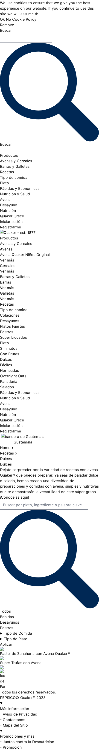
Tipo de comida (13, 177)
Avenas (6, 249)
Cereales (7, 265)
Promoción (12, 747)
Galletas (7, 293)
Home (6, 447)
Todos (5, 611)
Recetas (7, 172)
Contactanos (14, 719)
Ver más (7, 260)
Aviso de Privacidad (20, 714)
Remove (7, 25)
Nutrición (8, 210)
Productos (9, 155)
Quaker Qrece (12, 216)
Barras (5, 282)
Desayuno (8, 205)
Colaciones (9, 315)
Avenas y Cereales (16, 161)
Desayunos (9, 320)
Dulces (6, 359)
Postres (6, 332)
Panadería (8, 381)
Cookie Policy (24, 19)
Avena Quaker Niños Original (25, 254)
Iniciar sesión (11, 221)
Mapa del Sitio (15, 725)
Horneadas (9, 370)
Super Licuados (13, 337)
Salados (7, 387)
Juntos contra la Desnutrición (28, 741)
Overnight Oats (13, 376)
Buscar (6, 30)
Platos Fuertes (12, 326)
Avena (5, 199)
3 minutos (8, 348)
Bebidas (7, 616)
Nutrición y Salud (15, 194)
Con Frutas (9, 354)
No (8, 19)
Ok (2, 19)
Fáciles (6, 365)
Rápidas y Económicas (19, 188)
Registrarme (10, 227)
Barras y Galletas (14, 166)
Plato (4, 183)
